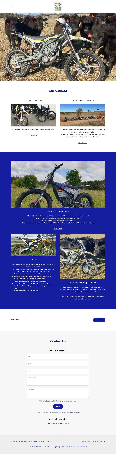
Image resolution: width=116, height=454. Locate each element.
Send (58, 406)
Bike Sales (33, 135)
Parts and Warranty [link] (81, 447)
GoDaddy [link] (91, 441)
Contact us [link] (32, 447)
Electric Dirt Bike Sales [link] (43, 447)
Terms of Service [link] (73, 412)
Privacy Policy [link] (64, 412)
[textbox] (57, 320)
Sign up (99, 320)
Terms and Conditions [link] (68, 447)
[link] (58, 6)
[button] (12, 6)
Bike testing (82, 142)
